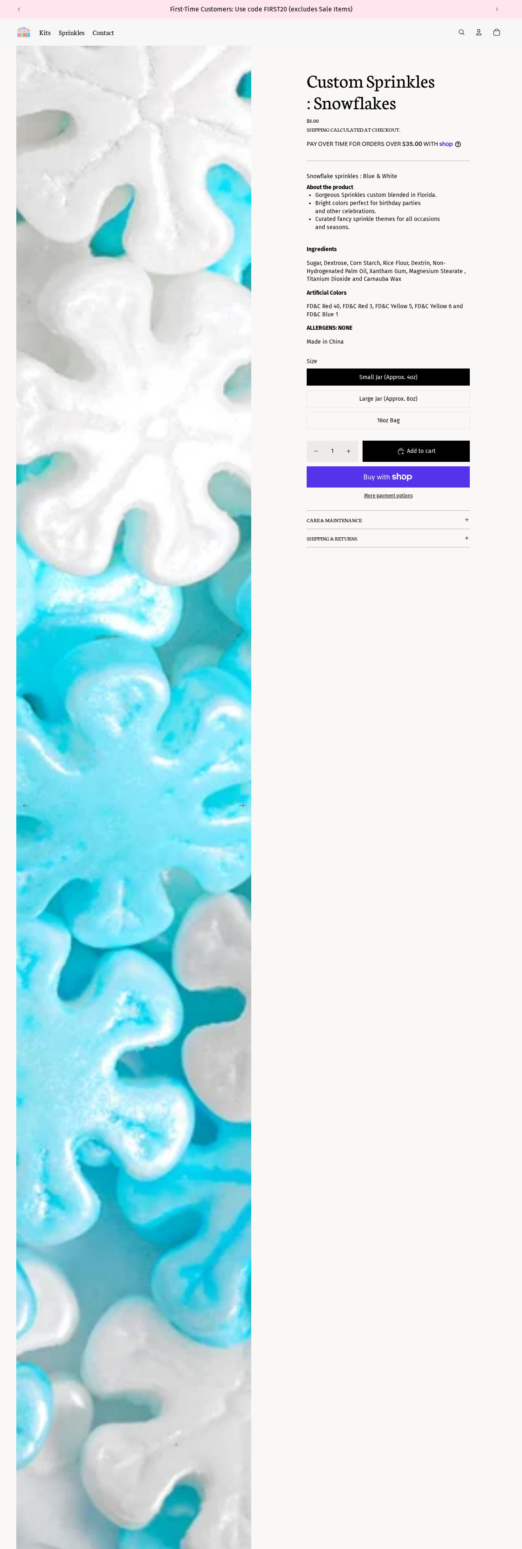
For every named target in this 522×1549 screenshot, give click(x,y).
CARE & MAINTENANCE (334, 519)
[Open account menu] (479, 32)
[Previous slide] (19, 9)
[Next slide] (497, 9)
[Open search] (462, 32)
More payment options (388, 496)
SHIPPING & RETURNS (332, 538)
